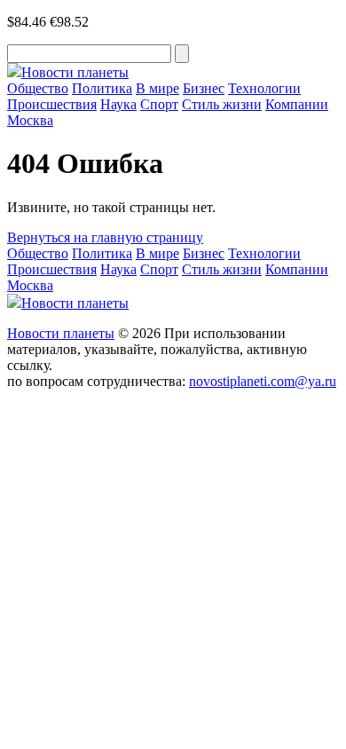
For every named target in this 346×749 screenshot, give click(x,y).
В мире (157, 88)
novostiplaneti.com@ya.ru (262, 381)
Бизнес (203, 88)
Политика (102, 88)
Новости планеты (60, 333)
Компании (296, 104)
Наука (118, 104)
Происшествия (52, 104)
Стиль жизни (222, 104)
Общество (37, 88)
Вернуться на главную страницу (105, 237)
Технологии (264, 88)
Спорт (159, 104)
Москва (30, 120)
